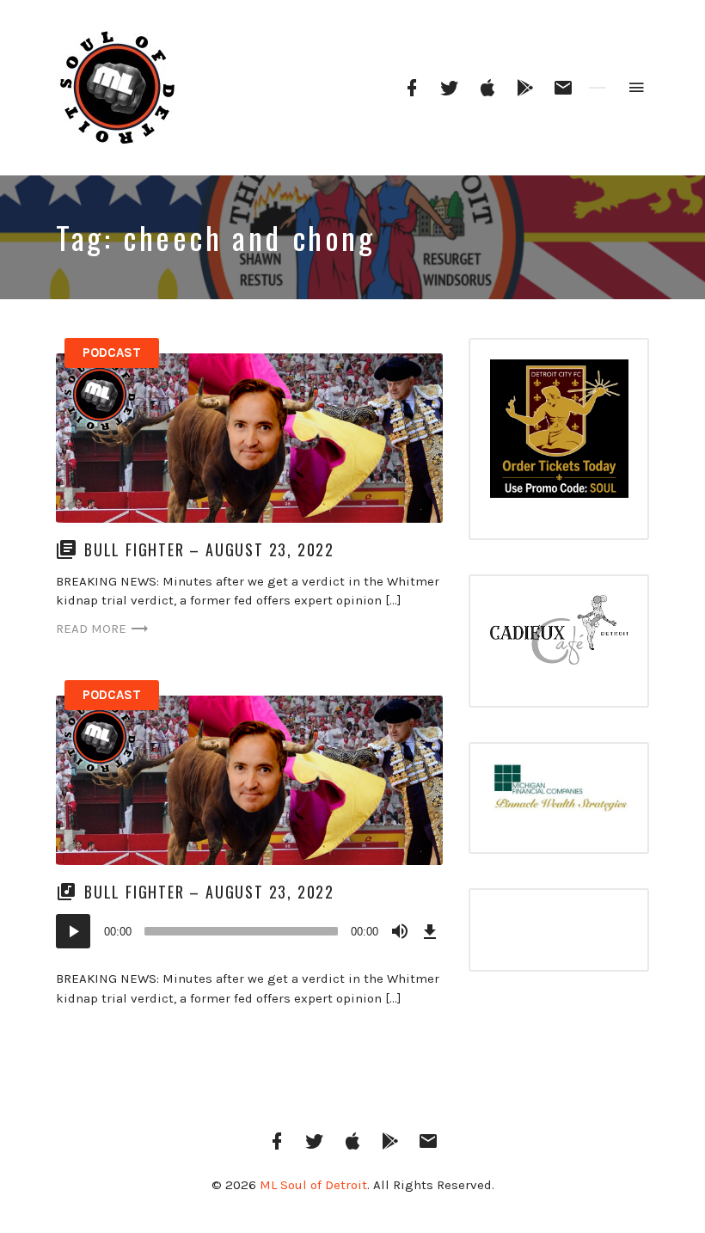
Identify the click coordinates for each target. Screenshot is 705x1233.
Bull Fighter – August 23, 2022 (209, 549)
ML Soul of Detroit (313, 1185)
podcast (112, 352)
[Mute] (400, 931)
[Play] (73, 931)
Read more (91, 628)
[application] (249, 931)
